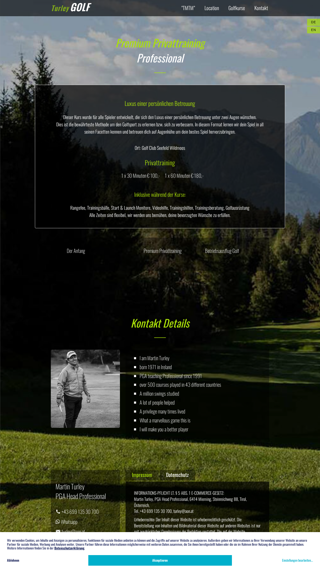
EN (313, 30)
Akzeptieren (160, 560)
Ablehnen (13, 560)
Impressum (142, 474)
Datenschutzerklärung (69, 547)
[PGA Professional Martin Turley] (85, 388)
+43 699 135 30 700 (80, 511)
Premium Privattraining (163, 250)
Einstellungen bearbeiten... (297, 560)
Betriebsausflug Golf (222, 250)
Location (212, 7)
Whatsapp (69, 521)
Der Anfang (76, 250)
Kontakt (261, 7)
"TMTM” (188, 7)
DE (313, 22)
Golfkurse (236, 7)
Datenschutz (177, 474)
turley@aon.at (73, 531)
